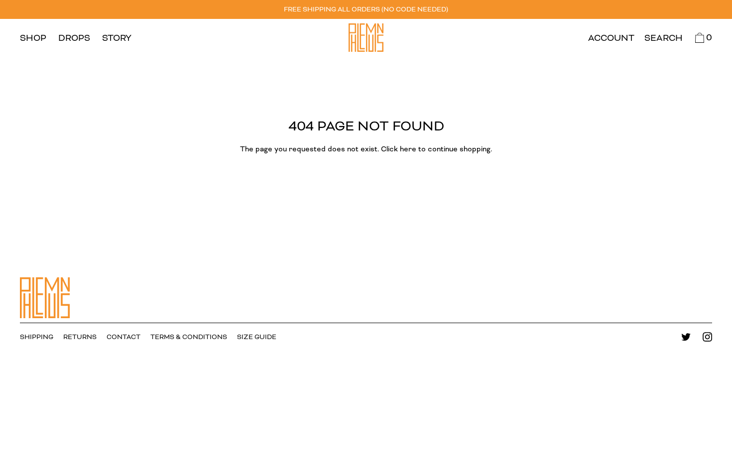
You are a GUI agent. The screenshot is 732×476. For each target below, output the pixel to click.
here (408, 149)
